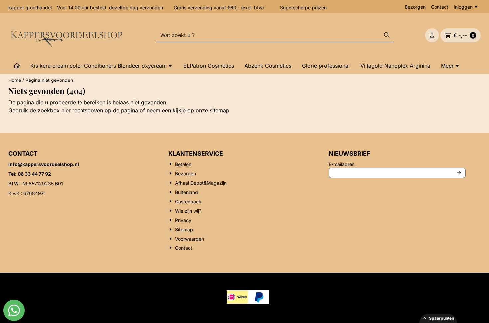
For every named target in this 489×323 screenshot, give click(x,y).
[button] (432, 35)
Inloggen (463, 7)
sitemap (219, 110)
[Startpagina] (16, 65)
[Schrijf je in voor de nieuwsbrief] (459, 173)
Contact (439, 7)
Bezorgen (415, 7)
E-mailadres (385, 164)
